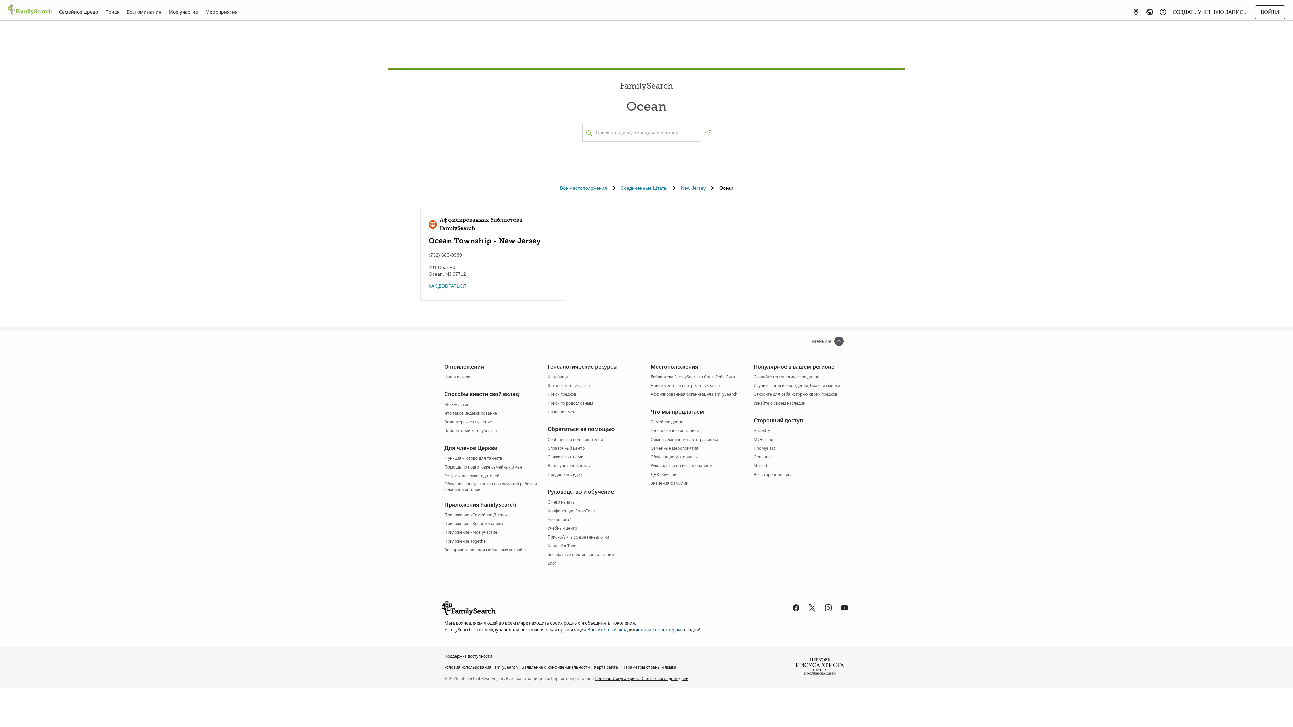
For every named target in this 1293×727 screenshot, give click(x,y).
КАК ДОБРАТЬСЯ (447, 286)
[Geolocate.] (708, 132)
